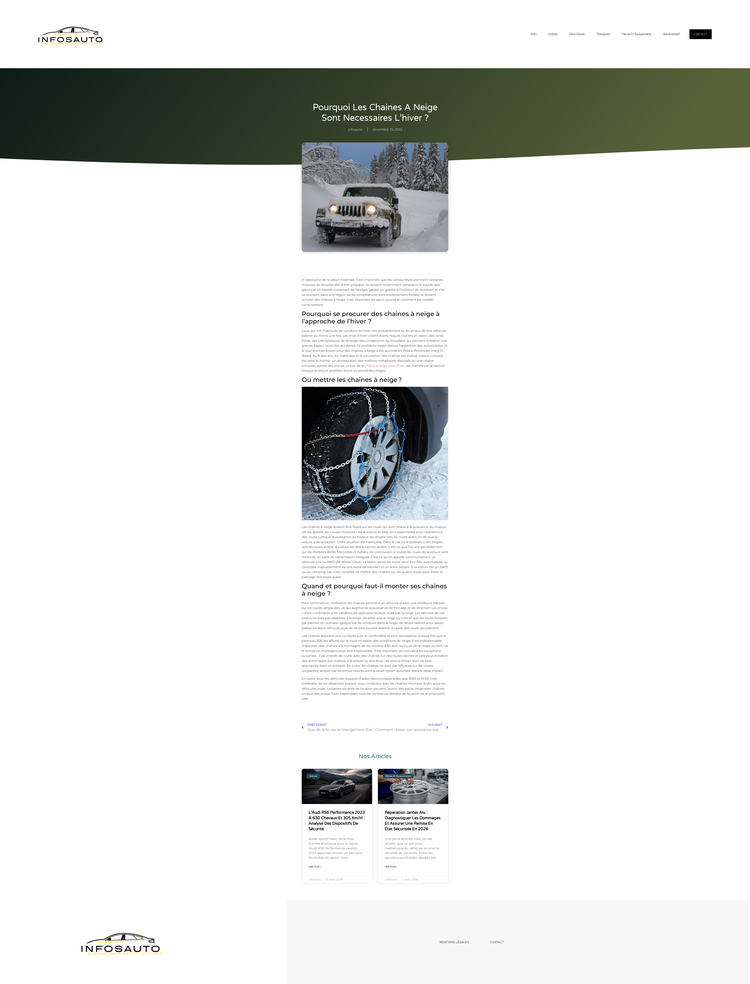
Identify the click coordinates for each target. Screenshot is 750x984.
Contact (497, 942)
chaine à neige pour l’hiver (384, 366)
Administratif (671, 34)
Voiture (552, 34)
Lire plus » (315, 866)
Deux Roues (577, 34)
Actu (534, 34)
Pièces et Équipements (636, 34)
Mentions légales (454, 942)
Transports (603, 34)
